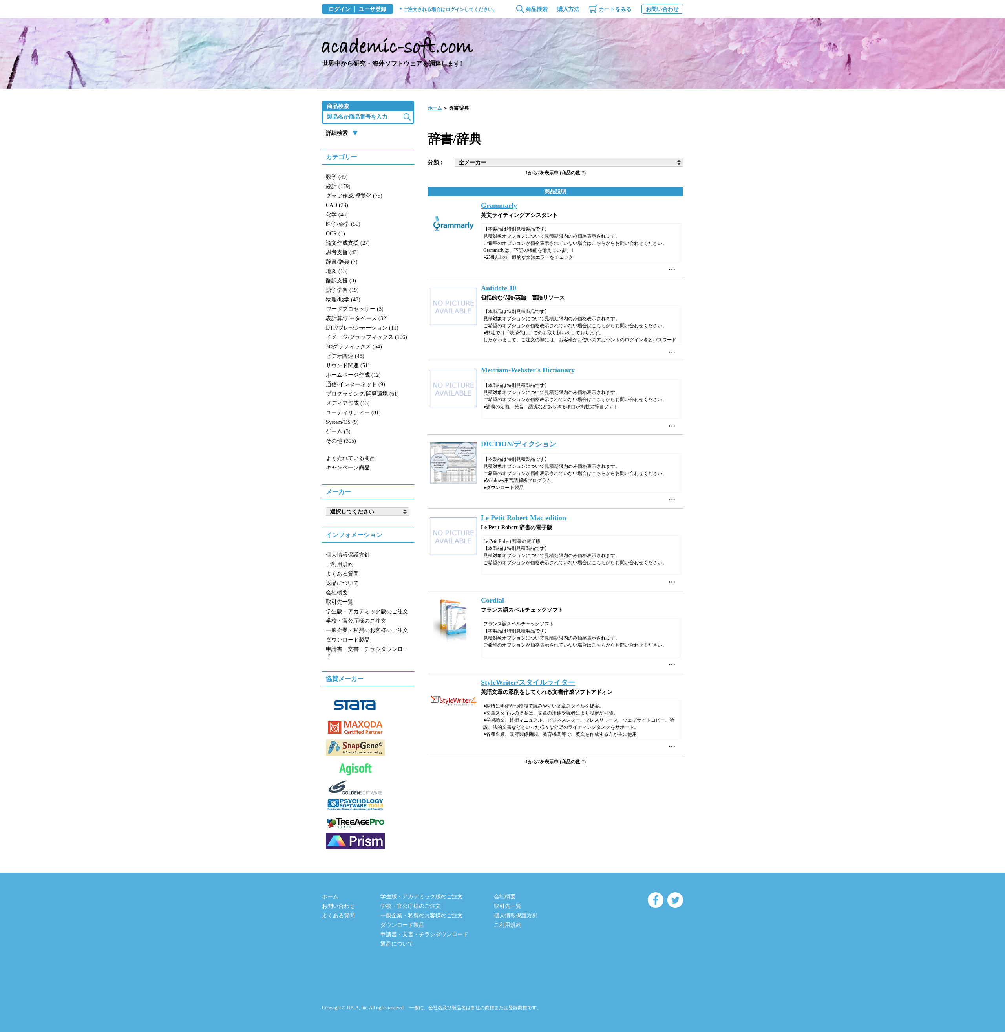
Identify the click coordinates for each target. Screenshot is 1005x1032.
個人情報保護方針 (348, 555)
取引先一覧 (339, 602)
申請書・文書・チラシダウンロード (367, 652)
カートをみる (615, 9)
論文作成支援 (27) (348, 243)
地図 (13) (337, 271)
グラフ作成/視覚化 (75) (354, 196)
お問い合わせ (662, 9)
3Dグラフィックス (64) (354, 347)
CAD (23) (337, 205)
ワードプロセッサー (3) (355, 309)
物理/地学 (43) (343, 299)
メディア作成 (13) (348, 403)
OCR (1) (335, 233)
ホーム (435, 108)
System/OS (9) (342, 422)
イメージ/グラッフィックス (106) (366, 337)
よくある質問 (342, 574)
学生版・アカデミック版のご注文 (367, 611)
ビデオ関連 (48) (345, 356)
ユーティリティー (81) (353, 413)
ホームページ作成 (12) (353, 375)
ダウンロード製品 (348, 640)
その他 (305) (341, 441)
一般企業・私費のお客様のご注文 (367, 630)
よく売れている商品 (350, 458)
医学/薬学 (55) (343, 224)
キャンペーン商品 (348, 468)
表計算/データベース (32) (357, 318)
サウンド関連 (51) (348, 365)
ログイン (340, 9)
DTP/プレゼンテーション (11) (362, 328)
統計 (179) (338, 186)
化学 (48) (337, 215)
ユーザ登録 (372, 9)
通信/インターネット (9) (355, 384)
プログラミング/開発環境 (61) (362, 394)
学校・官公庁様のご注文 (356, 621)
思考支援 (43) (342, 252)
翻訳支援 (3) (341, 281)
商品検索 (537, 9)
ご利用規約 (339, 564)
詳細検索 (337, 133)
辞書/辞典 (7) (342, 262)
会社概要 (337, 593)
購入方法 (568, 9)
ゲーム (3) (338, 431)
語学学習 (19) (342, 290)
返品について (342, 583)
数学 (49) (337, 177)
